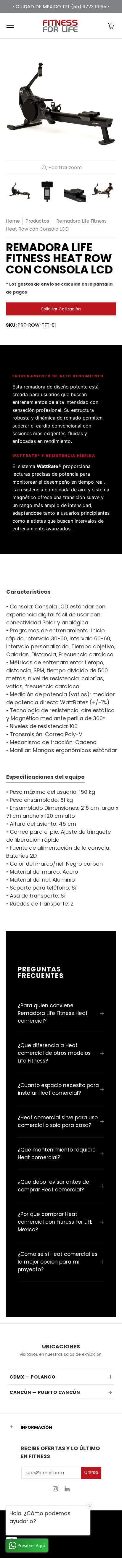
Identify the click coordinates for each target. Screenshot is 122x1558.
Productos (37, 221)
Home (13, 221)
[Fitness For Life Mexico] (60, 25)
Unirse (91, 1472)
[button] (111, 25)
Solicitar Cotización (61, 309)
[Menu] (10, 25)
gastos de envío (35, 284)
